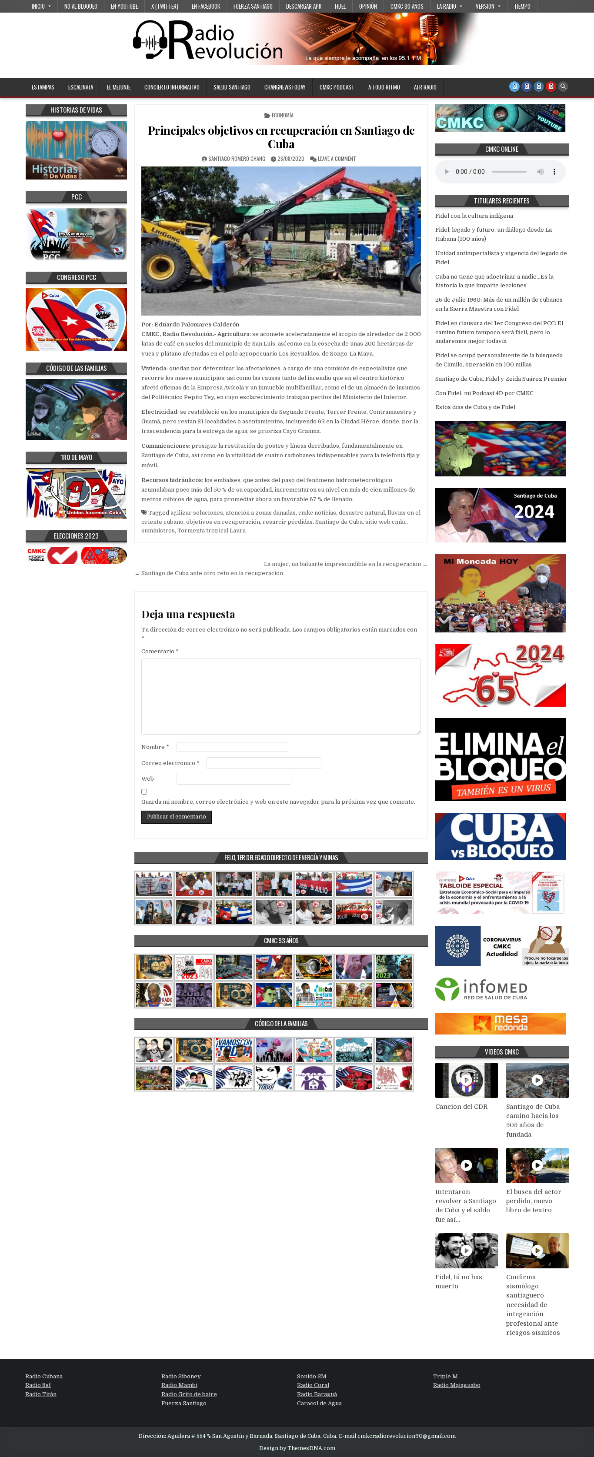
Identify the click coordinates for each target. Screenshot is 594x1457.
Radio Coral (313, 1385)
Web (147, 778)
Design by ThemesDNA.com (297, 1448)
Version (485, 6)
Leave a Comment (337, 158)
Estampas (43, 87)
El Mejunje (118, 87)
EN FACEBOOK (206, 6)
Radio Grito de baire (189, 1394)
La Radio (446, 6)
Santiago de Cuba (339, 522)
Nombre (155, 747)
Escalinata (80, 87)
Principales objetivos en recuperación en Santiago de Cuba (281, 137)
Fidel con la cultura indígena (474, 216)
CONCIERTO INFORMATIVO (172, 87)
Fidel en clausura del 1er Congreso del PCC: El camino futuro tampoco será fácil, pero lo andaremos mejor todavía (499, 332)
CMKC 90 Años (407, 6)
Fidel (340, 6)
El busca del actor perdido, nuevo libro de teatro (533, 1201)
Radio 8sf (38, 1385)
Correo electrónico (170, 763)
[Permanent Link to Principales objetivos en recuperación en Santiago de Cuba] (281, 241)
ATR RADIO (425, 87)
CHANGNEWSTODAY (285, 87)
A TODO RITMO (384, 87)
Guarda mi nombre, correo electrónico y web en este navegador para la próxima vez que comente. (278, 801)
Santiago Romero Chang (236, 158)
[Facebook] (526, 86)
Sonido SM (312, 1376)
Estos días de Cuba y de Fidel (475, 407)
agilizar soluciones (196, 512)
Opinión (368, 6)
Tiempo (522, 6)
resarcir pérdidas (288, 522)
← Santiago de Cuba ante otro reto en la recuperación (208, 573)
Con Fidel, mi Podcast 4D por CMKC (484, 393)
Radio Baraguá (317, 1394)
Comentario (160, 651)
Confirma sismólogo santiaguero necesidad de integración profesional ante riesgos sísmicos (533, 1305)
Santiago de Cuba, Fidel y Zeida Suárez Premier (501, 379)
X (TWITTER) (164, 6)
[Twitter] (514, 86)
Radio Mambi (179, 1385)
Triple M (445, 1376)
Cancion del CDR (461, 1106)
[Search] (563, 86)
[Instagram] (539, 86)
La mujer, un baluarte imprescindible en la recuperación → (346, 564)
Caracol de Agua (319, 1403)
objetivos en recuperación (223, 522)
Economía (283, 115)
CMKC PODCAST (337, 87)
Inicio (38, 6)
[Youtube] (551, 86)
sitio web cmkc (386, 522)
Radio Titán (41, 1394)
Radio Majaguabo (457, 1385)
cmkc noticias (317, 512)
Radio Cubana (44, 1376)
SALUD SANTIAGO (232, 87)
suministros (158, 530)
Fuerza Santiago (253, 6)
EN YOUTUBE (124, 6)
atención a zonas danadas (261, 512)
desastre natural (362, 512)
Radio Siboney (181, 1376)
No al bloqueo (80, 6)
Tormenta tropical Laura (211, 530)
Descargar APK (303, 6)
